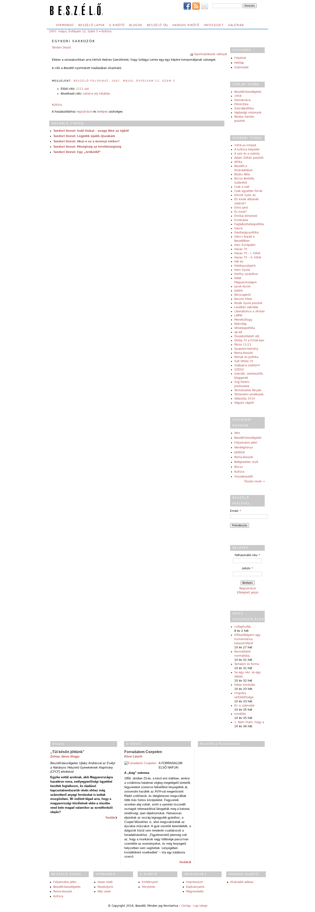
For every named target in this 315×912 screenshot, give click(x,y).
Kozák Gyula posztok (248, 303)
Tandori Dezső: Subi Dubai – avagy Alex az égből (91, 130)
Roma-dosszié (243, 353)
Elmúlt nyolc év (245, 195)
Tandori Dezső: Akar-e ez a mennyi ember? (86, 141)
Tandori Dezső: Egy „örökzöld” (77, 152)
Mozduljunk (105, 886)
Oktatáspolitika (244, 328)
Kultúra (106, 31)
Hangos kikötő (185, 25)
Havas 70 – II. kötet (247, 257)
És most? (240, 211)
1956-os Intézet (245, 145)
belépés (102, 111)
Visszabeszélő (243, 476)
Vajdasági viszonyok (248, 112)
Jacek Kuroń (242, 286)
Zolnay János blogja (64, 756)
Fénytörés (148, 886)
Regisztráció (247, 588)
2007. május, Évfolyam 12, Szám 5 (73, 31)
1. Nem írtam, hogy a (249, 722)
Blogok (135, 25)
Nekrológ (240, 323)
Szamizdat (241, 67)
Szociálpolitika (244, 108)
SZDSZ (239, 369)
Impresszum (194, 882)
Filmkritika (241, 104)
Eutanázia (241, 220)
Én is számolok (244, 705)
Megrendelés (195, 891)
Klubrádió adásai (241, 882)
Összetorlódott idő (246, 336)
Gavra (238, 228)
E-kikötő (117, 25)
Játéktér (239, 452)
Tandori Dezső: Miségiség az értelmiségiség (87, 146)
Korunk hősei (243, 299)
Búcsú (238, 466)
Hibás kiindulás (244, 684)
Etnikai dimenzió (245, 216)
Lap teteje (200, 905)
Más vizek (104, 891)
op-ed (238, 332)
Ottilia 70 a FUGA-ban (249, 340)
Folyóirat (240, 58)
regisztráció (84, 111)
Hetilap (239, 62)
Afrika (238, 162)
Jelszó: (247, 568)
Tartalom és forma (246, 664)
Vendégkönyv (243, 447)
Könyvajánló (242, 294)
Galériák (236, 25)
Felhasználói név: (247, 555)
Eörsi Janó (241, 207)
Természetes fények (247, 390)
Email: (235, 511)
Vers (237, 433)
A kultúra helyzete (246, 149)
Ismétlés (240, 713)
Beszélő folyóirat (91, 80)
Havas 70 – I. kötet (247, 253)
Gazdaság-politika (246, 232)
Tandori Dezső (61, 47)
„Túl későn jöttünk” (67, 752)
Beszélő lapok (91, 25)
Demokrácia (242, 100)
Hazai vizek (105, 882)
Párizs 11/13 (242, 344)
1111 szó (82, 88)
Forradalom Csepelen (143, 752)
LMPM (238, 315)
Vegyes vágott (244, 402)
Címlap (186, 905)
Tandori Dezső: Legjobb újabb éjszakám (84, 136)
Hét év (238, 261)
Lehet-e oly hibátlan (96, 93)
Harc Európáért (245, 245)
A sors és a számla (246, 153)
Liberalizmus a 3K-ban (249, 311)
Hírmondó (65, 25)
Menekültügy (243, 319)
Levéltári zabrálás (246, 307)
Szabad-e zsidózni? (247, 365)
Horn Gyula (242, 269)
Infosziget (213, 25)
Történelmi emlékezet (249, 394)
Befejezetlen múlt (246, 462)
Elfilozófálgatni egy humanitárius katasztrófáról (247, 639)
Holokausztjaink (245, 265)
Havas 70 (240, 249)
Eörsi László (133, 756)
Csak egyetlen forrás (248, 191)
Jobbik (238, 290)
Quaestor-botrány (246, 348)
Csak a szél (241, 186)
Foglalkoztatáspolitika (249, 224)
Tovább (110, 817)
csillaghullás (242, 626)
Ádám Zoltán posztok (249, 157)
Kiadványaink (195, 886)
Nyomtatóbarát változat (210, 54)
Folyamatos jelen (245, 442)
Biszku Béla (242, 174)
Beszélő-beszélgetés (248, 91)
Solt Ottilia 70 (243, 361)
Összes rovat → (254, 481)
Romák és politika (246, 357)
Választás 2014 (244, 398)
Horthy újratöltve (246, 274)
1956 (238, 96)
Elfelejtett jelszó (247, 592)
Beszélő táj (157, 25)
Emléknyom (150, 882)
